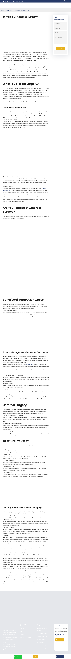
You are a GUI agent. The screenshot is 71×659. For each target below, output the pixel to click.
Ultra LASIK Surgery (42, 636)
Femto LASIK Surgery (42, 633)
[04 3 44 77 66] (56, 634)
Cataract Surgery (41, 639)
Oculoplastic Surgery (42, 648)
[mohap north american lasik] (61, 646)
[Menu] (66, 5)
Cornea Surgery (41, 642)
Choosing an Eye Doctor (25, 637)
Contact (22, 634)
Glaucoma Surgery (41, 645)
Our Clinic (22, 628)
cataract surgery (30, 364)
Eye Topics (22, 631)
